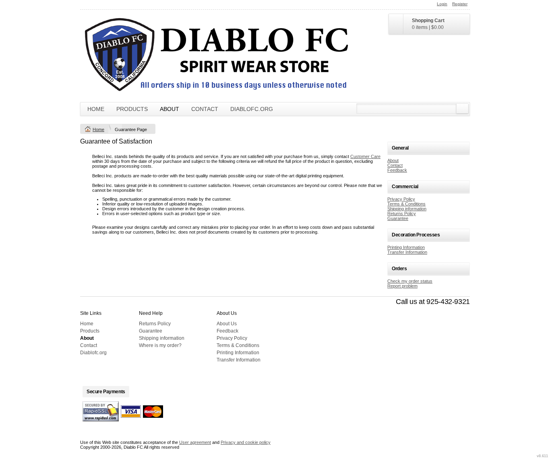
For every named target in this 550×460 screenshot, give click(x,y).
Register (459, 4)
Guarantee (397, 218)
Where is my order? (160, 345)
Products (132, 109)
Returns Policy (401, 213)
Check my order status (409, 281)
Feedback (397, 170)
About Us (227, 324)
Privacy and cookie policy (246, 442)
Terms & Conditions (406, 203)
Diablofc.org (251, 109)
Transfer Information (407, 252)
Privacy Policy (401, 199)
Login (442, 4)
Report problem (402, 285)
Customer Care (365, 156)
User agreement (195, 442)
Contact (204, 109)
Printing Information (406, 247)
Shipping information (406, 208)
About (169, 109)
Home (95, 109)
